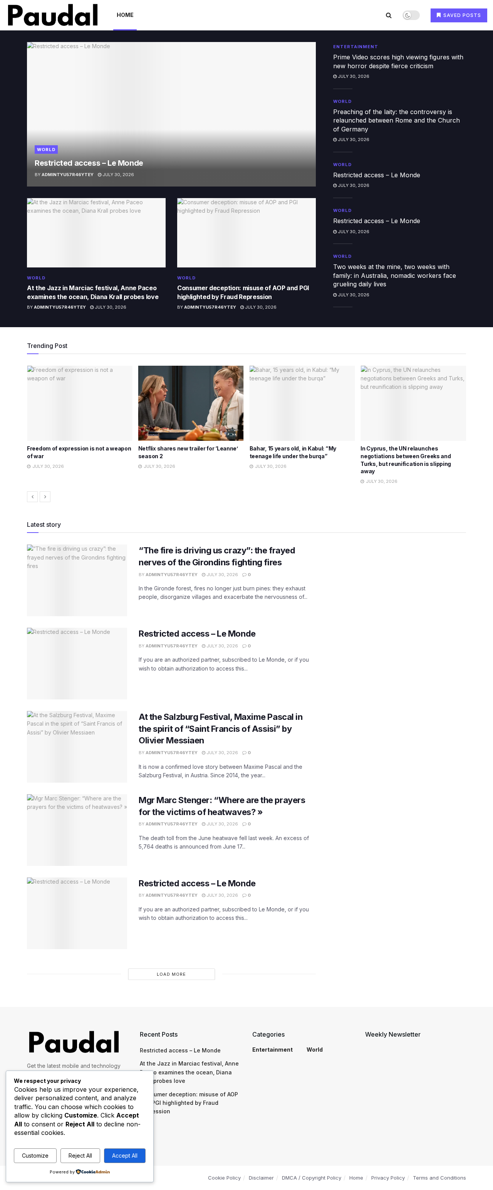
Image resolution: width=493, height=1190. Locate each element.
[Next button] (45, 496)
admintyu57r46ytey (68, 174)
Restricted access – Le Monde (89, 163)
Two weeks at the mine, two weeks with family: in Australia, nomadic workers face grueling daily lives (394, 275)
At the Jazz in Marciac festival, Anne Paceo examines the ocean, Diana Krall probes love (189, 1072)
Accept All (125, 1155)
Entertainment (355, 46)
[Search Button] (389, 15)
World (46, 149)
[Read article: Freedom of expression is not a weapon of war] (75, 403)
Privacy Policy (388, 1178)
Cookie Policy (224, 1178)
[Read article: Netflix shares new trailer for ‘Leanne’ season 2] (187, 403)
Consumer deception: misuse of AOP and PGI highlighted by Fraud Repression (189, 1103)
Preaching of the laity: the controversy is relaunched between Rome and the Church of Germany (396, 120)
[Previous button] (32, 496)
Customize (35, 1155)
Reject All (80, 1155)
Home (125, 15)
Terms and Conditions (439, 1178)
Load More (171, 974)
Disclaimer (261, 1178)
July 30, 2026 (117, 174)
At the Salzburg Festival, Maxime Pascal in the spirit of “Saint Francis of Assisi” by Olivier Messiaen (221, 729)
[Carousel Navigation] (246, 496)
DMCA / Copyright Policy (311, 1178)
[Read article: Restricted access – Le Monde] (171, 114)
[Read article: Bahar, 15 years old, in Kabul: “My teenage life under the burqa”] (297, 403)
